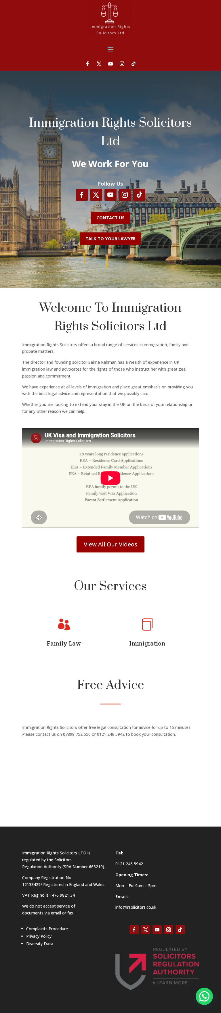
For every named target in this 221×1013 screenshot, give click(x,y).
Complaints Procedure (47, 928)
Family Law (64, 643)
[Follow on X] (99, 63)
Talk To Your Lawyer (110, 238)
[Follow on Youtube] (110, 63)
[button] (204, 996)
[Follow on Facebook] (87, 63)
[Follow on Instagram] (122, 63)
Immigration (147, 643)
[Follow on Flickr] (133, 63)
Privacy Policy (39, 936)
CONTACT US (110, 217)
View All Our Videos (110, 544)
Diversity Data (39, 943)
